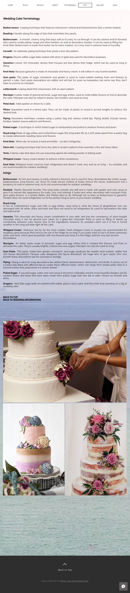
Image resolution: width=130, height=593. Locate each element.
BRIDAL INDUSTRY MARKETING (74, 581)
